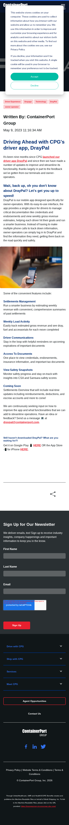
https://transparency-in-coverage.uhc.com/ (38, 806)
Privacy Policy (13, 770)
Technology (41, 102)
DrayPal (53, 102)
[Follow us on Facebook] (25, 747)
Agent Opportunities (34, 701)
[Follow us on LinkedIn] (34, 747)
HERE (37, 445)
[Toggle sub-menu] (61, 646)
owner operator (12, 107)
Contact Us (34, 713)
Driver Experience (12, 102)
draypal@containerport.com (21, 422)
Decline (35, 85)
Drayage (28, 102)
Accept (34, 76)
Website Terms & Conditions (38, 770)
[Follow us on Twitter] (43, 747)
